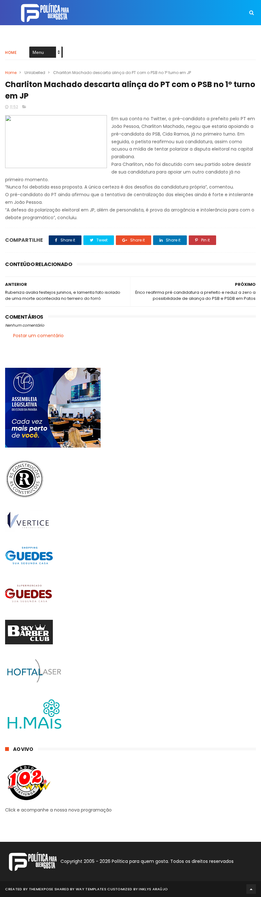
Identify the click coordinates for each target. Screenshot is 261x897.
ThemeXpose (41, 889)
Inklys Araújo (153, 889)
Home (11, 52)
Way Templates (91, 889)
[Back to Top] (251, 889)
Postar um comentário (38, 335)
